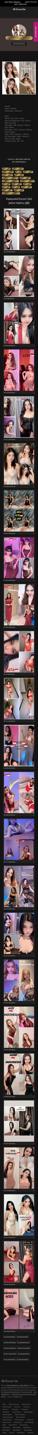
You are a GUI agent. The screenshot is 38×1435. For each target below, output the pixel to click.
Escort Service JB (27, 181)
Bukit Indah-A (6, 1427)
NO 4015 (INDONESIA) (9, 909)
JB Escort (6, 169)
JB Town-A (17, 1407)
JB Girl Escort (8, 172)
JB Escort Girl (18, 169)
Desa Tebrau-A (13, 1425)
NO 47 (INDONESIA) (9, 298)
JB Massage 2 (21, 1432)
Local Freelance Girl (10, 181)
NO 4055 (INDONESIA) (9, 768)
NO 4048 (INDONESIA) (23, 1342)
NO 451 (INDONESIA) (9, 1359)
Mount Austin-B (7, 1407)
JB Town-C (6, 1409)
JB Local (11, 1432)
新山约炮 (27, 184)
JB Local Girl (7, 175)
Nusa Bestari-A (17, 1430)
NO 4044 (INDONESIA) (9, 1348)
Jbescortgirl (26, 187)
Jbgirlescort (7, 190)
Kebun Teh (30, 1420)
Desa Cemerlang (29, 1422)
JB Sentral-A (15, 1409)
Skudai (4, 1432)
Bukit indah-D (6, 1430)
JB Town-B (26, 1407)
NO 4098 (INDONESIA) (9, 1096)
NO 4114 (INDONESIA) (9, 721)
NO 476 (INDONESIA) (9, 674)
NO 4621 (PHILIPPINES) (10, 1354)
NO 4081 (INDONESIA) (9, 1342)
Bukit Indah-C (27, 1427)
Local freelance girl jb (11, 193)
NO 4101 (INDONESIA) (9, 1049)
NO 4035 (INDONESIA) (9, 345)
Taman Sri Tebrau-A (20, 1414)
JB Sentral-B (24, 1409)
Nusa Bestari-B (28, 1430)
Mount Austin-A (26, 1404)
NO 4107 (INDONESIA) (9, 1237)
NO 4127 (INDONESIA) (9, 956)
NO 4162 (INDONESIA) (9, 580)
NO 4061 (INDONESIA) (9, 1284)
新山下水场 (17, 184)
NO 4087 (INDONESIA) (9, 815)
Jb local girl (19, 190)
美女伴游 (6, 184)
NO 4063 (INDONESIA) (9, 627)
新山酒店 (6, 187)
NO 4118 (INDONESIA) (9, 1190)
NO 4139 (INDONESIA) (9, 392)
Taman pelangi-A (28, 1412)
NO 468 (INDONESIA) (22, 1359)
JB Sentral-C (6, 1412)
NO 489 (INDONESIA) (23, 1354)
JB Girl (18, 172)
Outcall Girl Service (10, 178)
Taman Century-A (20, 1417)
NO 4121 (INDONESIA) (9, 1003)
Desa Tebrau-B (23, 1425)
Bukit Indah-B (16, 1427)
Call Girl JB (19, 175)
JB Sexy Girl (28, 172)
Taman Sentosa (16, 1412)
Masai (4, 1425)
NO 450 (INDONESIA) (22, 1337)
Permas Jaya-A (7, 1422)
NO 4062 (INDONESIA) (9, 486)
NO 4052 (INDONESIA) (9, 533)
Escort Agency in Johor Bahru (17, 1385)
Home (4, 1404)
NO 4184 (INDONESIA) (9, 252)
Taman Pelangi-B (7, 1414)
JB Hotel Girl (25, 178)
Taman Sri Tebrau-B (8, 1417)
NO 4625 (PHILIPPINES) (23, 1348)
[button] (19, 14)
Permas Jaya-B (18, 1422)
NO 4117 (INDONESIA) (9, 862)
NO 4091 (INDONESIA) (9, 1143)
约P (4, 1394)
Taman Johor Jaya (14, 1404)
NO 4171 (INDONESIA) (9, 439)
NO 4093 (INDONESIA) (9, 1331)
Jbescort (16, 187)
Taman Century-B (7, 1420)
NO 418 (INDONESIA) (9, 1337)
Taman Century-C (19, 1420)
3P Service (30, 1432)
